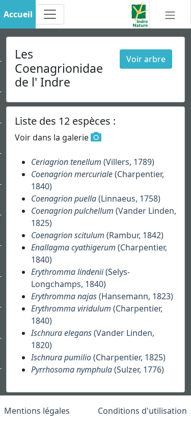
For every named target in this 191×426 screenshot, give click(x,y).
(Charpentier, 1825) (98, 357)
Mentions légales (37, 410)
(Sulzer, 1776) (97, 369)
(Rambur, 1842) (97, 235)
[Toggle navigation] (50, 14)
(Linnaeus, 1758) (95, 198)
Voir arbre (146, 59)
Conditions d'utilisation (142, 410)
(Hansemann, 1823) (102, 296)
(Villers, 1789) (92, 161)
